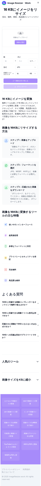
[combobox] (32, 61)
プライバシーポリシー (13, 469)
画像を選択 (20, 42)
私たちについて (10, 472)
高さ (19, 57)
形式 (5, 67)
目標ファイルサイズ (8, 73)
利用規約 (28, 469)
